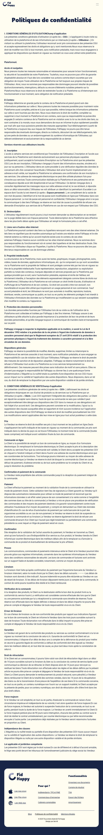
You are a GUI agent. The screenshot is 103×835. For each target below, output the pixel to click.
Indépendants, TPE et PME (49, 792)
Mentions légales (68, 814)
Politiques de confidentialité (46, 814)
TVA (70, 792)
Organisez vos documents (79, 782)
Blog (30, 814)
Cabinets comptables (47, 802)
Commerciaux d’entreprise (49, 797)
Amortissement (74, 802)
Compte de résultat (76, 787)
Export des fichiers (76, 797)
